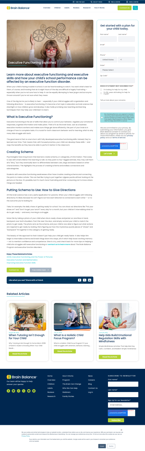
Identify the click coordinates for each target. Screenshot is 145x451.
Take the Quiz (80, 2)
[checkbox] (117, 91)
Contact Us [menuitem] (93, 388)
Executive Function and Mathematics (22, 260)
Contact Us (125, 8)
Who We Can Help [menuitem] (69, 388)
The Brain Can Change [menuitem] (71, 384)
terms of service (118, 137)
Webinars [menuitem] (66, 392)
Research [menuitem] (87, 8)
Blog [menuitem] (90, 384)
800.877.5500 (97, 2)
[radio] (117, 89)
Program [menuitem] (66, 380)
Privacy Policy (26, 436)
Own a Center (133, 2)
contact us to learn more (59, 244)
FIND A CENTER (115, 2)
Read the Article (20, 354)
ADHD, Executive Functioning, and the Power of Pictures (30, 257)
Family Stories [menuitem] (68, 396)
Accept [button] (102, 446)
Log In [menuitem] (90, 392)
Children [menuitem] (57, 8)
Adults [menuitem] (66, 8)
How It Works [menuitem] (99, 8)
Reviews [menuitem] (76, 8)
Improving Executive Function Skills (21, 263)
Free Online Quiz (39, 270)
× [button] (121, 429)
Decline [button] (111, 446)
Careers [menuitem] (91, 380)
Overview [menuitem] (46, 8)
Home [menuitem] (49, 376)
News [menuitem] (90, 376)
